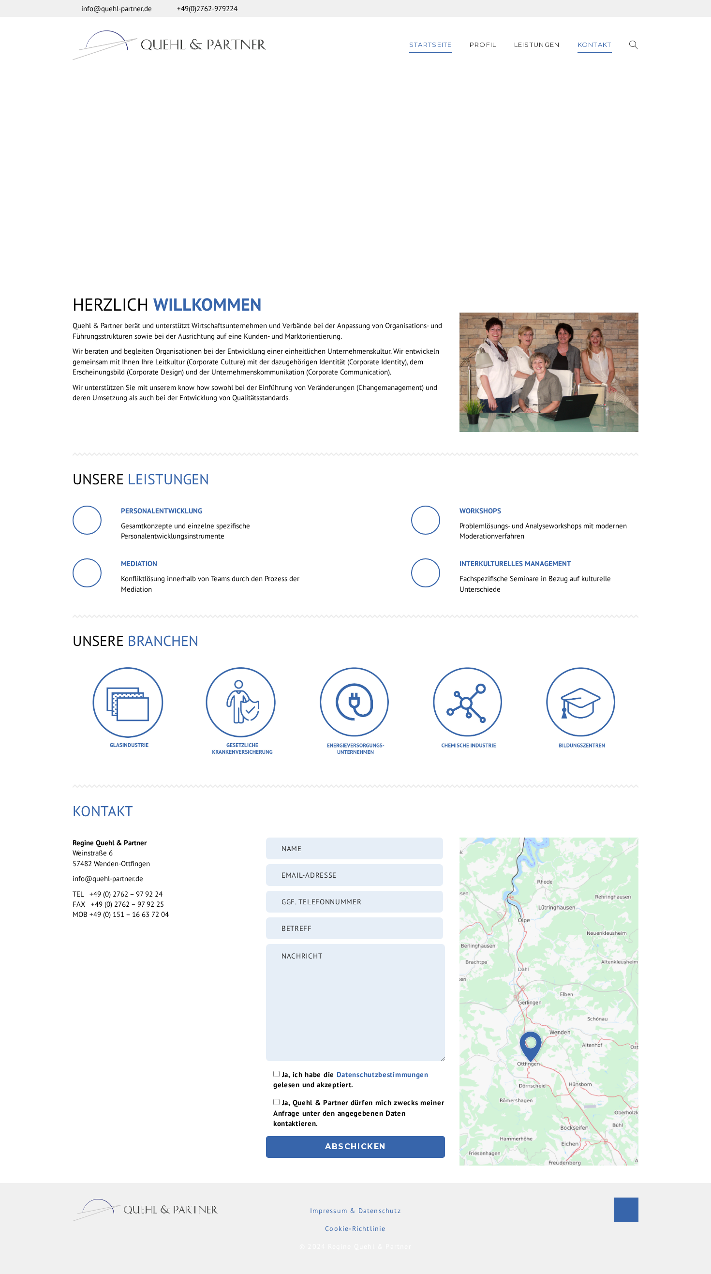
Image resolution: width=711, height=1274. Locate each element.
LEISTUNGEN (537, 44)
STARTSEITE (430, 44)
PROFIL (483, 44)
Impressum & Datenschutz (355, 1210)
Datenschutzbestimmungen (383, 1074)
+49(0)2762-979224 (207, 8)
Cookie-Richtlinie (355, 1228)
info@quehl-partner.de (116, 8)
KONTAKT (595, 44)
